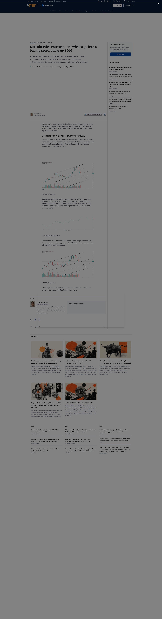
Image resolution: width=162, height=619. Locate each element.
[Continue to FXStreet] (158, 3)
